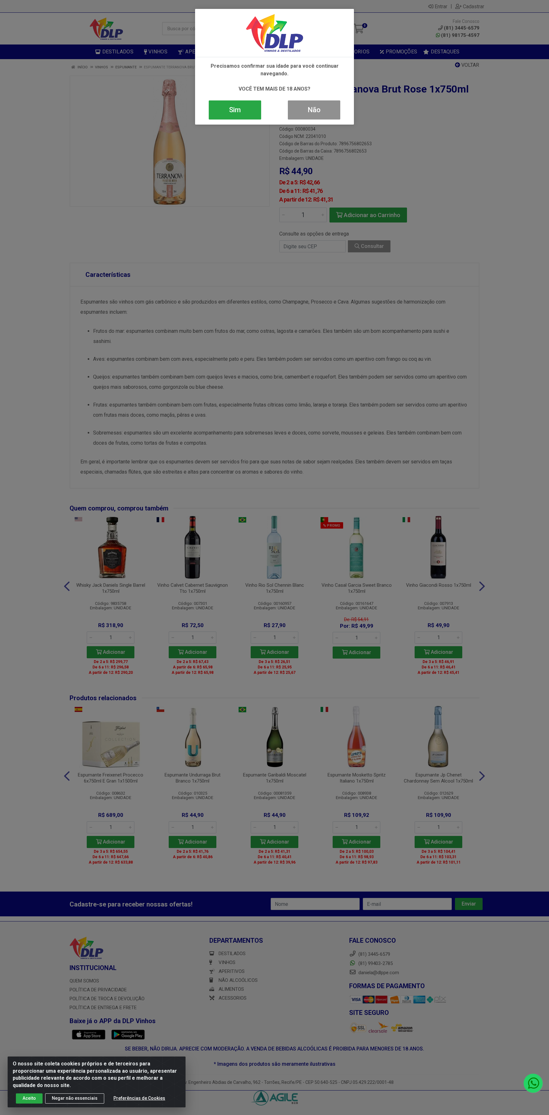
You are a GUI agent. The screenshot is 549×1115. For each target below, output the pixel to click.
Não (314, 110)
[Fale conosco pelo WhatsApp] (533, 1083)
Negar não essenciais (75, 1098)
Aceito (29, 1098)
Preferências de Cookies (139, 1098)
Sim (235, 110)
